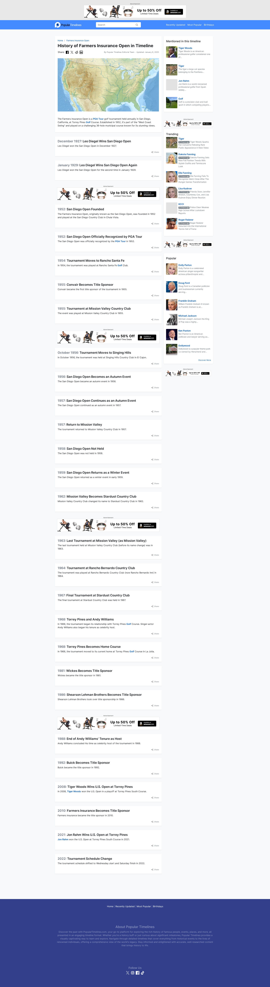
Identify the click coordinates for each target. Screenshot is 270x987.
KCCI (181, 204)
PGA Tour (98, 118)
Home (60, 40)
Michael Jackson (187, 315)
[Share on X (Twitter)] (72, 52)
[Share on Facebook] (67, 52)
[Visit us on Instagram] (132, 974)
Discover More (204, 360)
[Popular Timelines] (68, 24)
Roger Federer (185, 219)
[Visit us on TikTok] (142, 974)
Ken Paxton (184, 330)
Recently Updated (175, 24)
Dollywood (184, 345)
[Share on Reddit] (76, 52)
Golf (88, 122)
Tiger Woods (74, 791)
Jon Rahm (63, 839)
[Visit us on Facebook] (137, 974)
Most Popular (194, 24)
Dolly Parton (185, 265)
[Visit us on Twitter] (128, 974)
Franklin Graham (187, 300)
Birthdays (209, 24)
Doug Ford (184, 283)
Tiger (181, 65)
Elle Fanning (185, 172)
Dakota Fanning (186, 154)
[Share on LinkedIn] (81, 52)
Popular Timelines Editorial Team (120, 52)
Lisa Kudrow (185, 188)
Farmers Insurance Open (78, 40)
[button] (155, 152)
